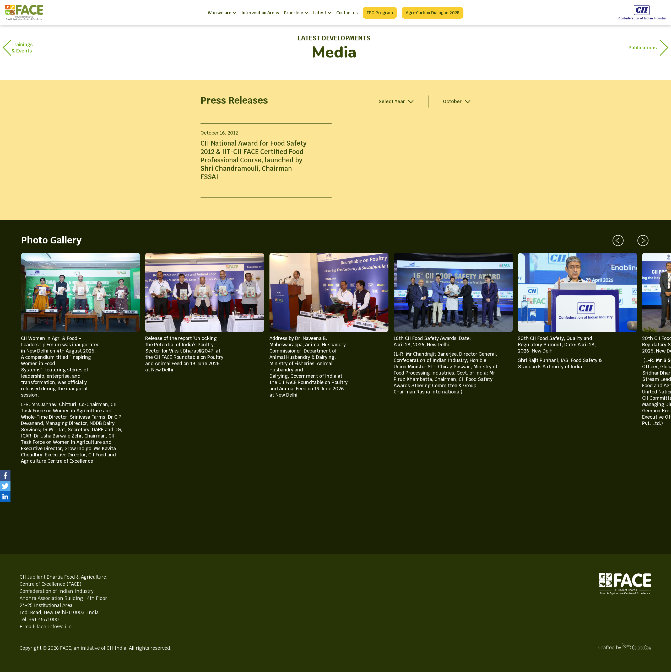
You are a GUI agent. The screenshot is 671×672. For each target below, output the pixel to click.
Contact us (347, 12)
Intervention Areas (260, 12)
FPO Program (380, 12)
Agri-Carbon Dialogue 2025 (432, 12)
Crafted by (610, 647)
